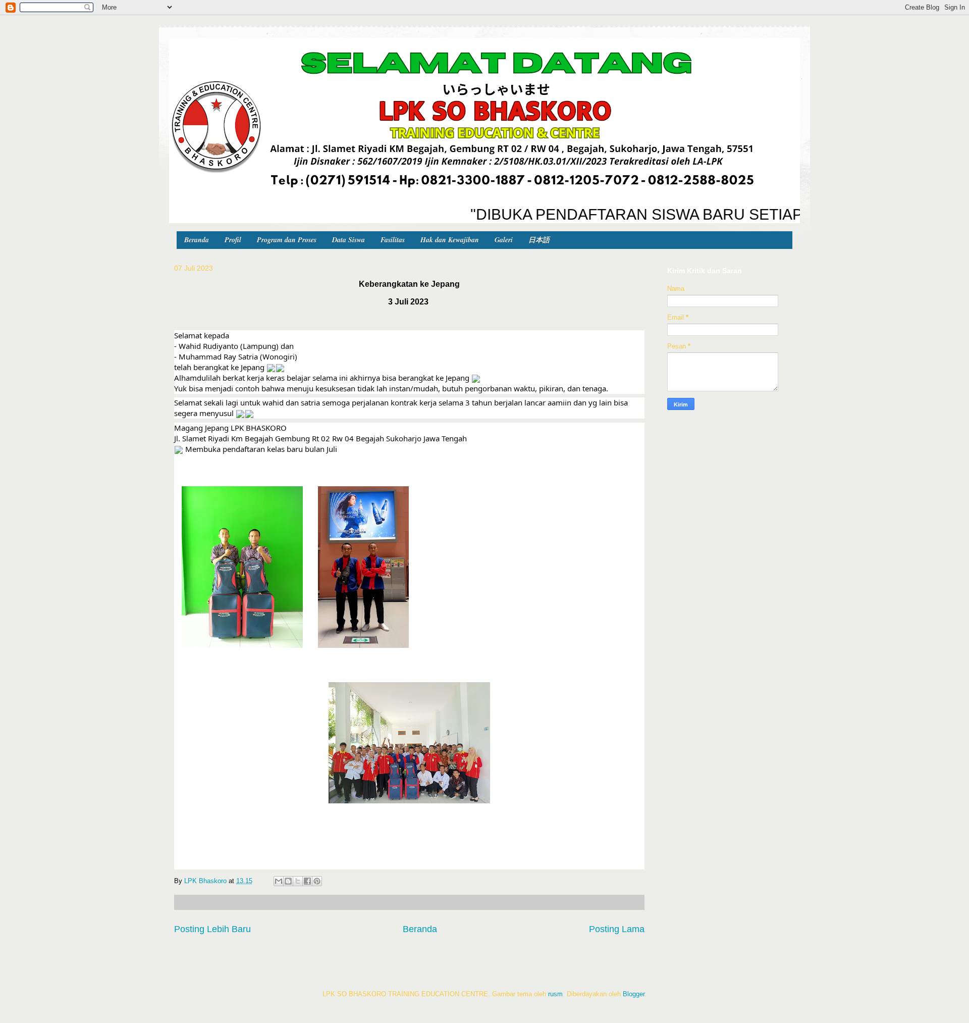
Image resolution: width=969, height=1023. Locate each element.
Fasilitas (393, 240)
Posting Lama (616, 929)
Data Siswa (348, 240)
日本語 (539, 240)
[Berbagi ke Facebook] (307, 881)
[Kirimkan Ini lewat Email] (279, 881)
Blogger (633, 994)
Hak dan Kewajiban (449, 240)
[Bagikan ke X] (298, 881)
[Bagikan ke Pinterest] (317, 881)
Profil (233, 240)
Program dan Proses (286, 240)
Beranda (196, 240)
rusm (555, 994)
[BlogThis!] (288, 881)
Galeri (504, 240)
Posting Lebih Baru (212, 929)
